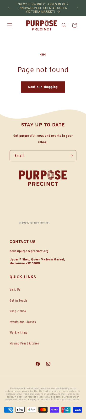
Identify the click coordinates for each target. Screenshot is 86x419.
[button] (9, 25)
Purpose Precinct (40, 222)
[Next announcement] (77, 8)
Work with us (18, 332)
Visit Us (15, 289)
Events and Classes (23, 322)
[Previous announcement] (9, 8)
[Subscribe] (71, 155)
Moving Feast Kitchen (24, 343)
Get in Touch (18, 300)
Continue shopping (43, 87)
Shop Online (18, 311)
